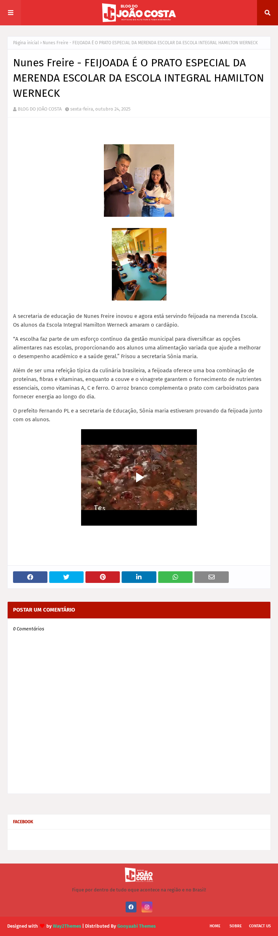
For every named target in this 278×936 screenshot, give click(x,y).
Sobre (235, 926)
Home (215, 926)
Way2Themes (67, 926)
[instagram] (147, 907)
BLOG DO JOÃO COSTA (40, 109)
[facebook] (131, 907)
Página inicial (26, 42)
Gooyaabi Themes (136, 926)
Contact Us (260, 926)
